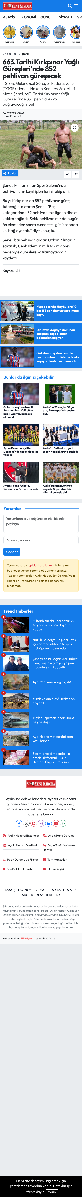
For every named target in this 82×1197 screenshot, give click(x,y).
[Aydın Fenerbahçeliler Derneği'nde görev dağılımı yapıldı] (21, 434)
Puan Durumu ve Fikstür (22, 859)
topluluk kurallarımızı (41, 565)
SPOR (71, 890)
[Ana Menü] (76, 6)
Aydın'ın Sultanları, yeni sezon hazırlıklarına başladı (60, 449)
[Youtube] (56, 823)
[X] (26, 823)
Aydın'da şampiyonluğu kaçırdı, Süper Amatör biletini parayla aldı (57, 489)
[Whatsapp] (63, 823)
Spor (25, 54)
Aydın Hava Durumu (61, 835)
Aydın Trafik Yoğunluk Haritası (59, 847)
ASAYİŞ (9, 17)
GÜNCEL (47, 17)
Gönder (12, 552)
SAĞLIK (27, 895)
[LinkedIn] (48, 823)
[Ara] (70, 6)
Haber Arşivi (56, 869)
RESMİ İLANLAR (48, 895)
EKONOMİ (28, 17)
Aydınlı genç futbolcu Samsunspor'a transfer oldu (21, 487)
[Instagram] (41, 823)
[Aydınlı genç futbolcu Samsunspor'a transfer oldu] (21, 472)
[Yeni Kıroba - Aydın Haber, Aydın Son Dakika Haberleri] (17, 6)
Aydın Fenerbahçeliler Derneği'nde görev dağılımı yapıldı (21, 451)
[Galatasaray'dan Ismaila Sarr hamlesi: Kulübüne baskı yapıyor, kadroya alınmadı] (21, 393)
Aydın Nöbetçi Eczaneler (23, 835)
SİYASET (66, 17)
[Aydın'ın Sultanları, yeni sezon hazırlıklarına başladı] (61, 434)
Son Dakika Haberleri (20, 869)
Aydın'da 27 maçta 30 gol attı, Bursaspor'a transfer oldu (59, 410)
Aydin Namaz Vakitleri (22, 845)
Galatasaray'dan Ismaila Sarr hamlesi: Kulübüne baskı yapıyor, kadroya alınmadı (18, 412)
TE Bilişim (26, 938)
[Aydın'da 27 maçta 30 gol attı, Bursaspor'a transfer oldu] (61, 393)
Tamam (52, 1192)
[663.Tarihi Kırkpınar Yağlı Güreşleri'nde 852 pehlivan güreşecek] (41, 144)
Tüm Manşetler (57, 859)
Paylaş (12, 173)
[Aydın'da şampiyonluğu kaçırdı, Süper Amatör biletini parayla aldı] (61, 472)
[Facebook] (19, 823)
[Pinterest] (33, 823)
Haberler (10, 54)
